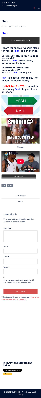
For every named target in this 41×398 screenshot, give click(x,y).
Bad (19, 201)
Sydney (20, 395)
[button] (34, 8)
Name (6, 246)
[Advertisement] (20, 335)
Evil (5, 26)
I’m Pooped (21, 196)
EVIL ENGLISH (8, 2)
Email (6, 257)
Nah (3, 185)
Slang (23, 26)
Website (6, 267)
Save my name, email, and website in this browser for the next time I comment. (18, 281)
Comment (7, 228)
